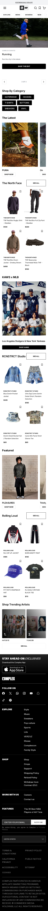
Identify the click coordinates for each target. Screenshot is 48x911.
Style (26, 709)
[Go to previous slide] (4, 82)
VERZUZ (28, 736)
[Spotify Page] (10, 700)
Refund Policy (30, 777)
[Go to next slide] (43, 82)
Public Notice (33, 858)
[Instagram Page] (24, 693)
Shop (26, 759)
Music (27, 714)
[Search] (35, 8)
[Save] (20, 191)
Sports (27, 727)
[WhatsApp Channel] (17, 693)
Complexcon (30, 745)
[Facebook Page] (3, 693)
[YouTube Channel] (31, 693)
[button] (24, 48)
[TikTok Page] (3, 700)
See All (24, 646)
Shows (27, 740)
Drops (27, 764)
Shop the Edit (24, 66)
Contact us (29, 799)
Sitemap (30, 867)
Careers (28, 794)
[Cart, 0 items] (44, 7)
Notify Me (38, 822)
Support (28, 768)
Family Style (30, 749)
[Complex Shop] (24, 8)
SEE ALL (36, 183)
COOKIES (6, 872)
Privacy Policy (33, 850)
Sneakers (28, 718)
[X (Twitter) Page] (10, 693)
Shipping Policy (31, 773)
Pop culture (29, 723)
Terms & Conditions (9, 852)
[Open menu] (4, 8)
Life (26, 732)
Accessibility (10, 867)
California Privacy (8, 860)
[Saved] (39, 8)
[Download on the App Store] (14, 668)
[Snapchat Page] (38, 693)
